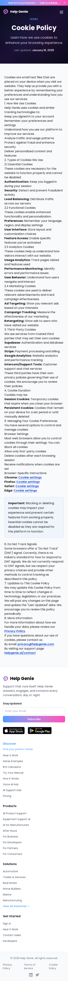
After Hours (10, 831)
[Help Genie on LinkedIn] (31, 975)
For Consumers (12, 854)
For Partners (10, 848)
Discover (9, 744)
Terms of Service (29, 966)
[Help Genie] (37, 975)
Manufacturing (12, 900)
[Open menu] (61, 12)
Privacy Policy (14, 631)
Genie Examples (13, 761)
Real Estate (10, 883)
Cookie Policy (53, 966)
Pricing (7, 796)
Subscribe (34, 719)
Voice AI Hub (10, 784)
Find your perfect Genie (18, 749)
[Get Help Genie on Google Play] (39, 730)
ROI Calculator (12, 767)
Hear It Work (10, 755)
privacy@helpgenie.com (36, 644)
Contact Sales (12, 935)
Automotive (10, 871)
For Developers (12, 842)
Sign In (7, 923)
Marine (7, 894)
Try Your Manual (13, 773)
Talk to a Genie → (50, 2)
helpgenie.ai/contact (20, 653)
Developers (10, 941)
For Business (10, 836)
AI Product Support (14, 813)
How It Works (11, 778)
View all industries (15, 906)
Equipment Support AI (16, 819)
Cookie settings (30, 477)
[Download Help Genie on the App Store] (14, 730)
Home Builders (12, 889)
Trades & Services (14, 877)
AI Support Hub (12, 790)
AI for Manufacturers (16, 825)
